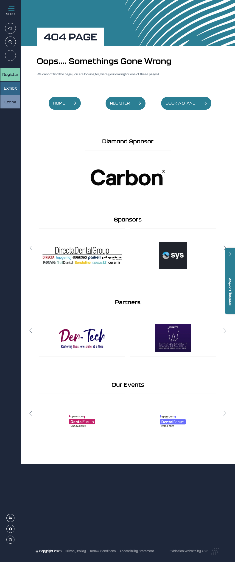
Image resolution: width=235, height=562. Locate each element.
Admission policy (110, 523)
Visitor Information (111, 499)
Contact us (105, 536)
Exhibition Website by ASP (188, 551)
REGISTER (120, 103)
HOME (59, 103)
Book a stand (107, 517)
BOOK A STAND (181, 103)
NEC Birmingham (170, 512)
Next (224, 247)
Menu (10, 13)
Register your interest (113, 511)
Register (10, 74)
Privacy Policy (75, 551)
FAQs (101, 529)
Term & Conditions (103, 551)
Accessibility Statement (137, 551)
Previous (30, 247)
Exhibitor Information (113, 505)
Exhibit (10, 88)
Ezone (10, 102)
